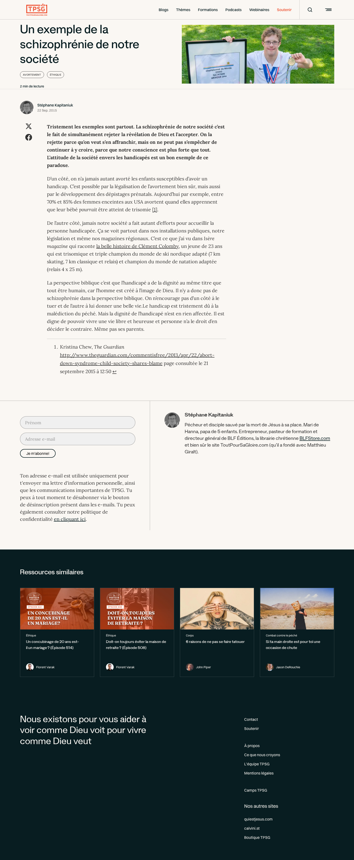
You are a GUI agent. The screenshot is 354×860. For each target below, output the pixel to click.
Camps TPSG (255, 790)
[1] (154, 209)
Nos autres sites (261, 806)
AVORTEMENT (32, 74)
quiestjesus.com (258, 819)
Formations (208, 9)
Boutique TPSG (257, 837)
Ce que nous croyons (262, 754)
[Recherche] (306, 9)
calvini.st (252, 828)
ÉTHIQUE (55, 74)
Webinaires (259, 9)
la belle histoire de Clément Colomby (137, 246)
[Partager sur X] (28, 126)
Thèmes (183, 9)
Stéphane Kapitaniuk (55, 105)
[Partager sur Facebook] (28, 137)
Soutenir (284, 9)
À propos (252, 745)
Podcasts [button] (233, 9)
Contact (251, 719)
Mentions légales (259, 773)
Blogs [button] (163, 9)
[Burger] (328, 9)
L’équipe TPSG (256, 763)
